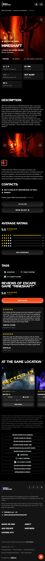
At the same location (34, 59)
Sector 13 (6, 394)
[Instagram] (33, 487)
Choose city (8, 532)
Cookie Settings (29, 550)
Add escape (7, 528)
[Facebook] (29, 487)
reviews (9, 230)
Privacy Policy (6, 550)
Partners (29, 528)
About (28, 524)
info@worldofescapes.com (15, 515)
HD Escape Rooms (16, 50)
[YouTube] (42, 487)
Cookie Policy (17, 550)
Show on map (8, 524)
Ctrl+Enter (29, 197)
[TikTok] (37, 487)
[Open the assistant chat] (41, 556)
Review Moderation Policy (10, 553)
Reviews (16, 59)
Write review (22, 300)
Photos (6, 59)
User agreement (26, 553)
